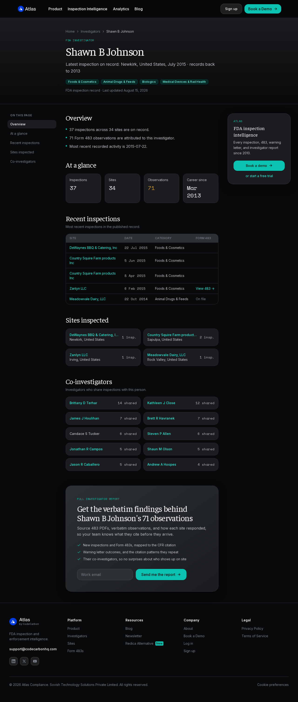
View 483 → (205, 288)
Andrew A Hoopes (161, 464)
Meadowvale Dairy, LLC (88, 299)
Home (70, 31)
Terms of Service (255, 636)
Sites (71, 643)
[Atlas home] (27, 9)
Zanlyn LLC (78, 288)
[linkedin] (13, 661)
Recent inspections (25, 143)
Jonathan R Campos (86, 449)
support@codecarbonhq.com (33, 649)
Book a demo (256, 165)
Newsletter (133, 636)
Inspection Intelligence (87, 9)
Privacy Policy (252, 628)
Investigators (90, 31)
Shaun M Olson (159, 449)
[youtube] (35, 661)
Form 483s (76, 651)
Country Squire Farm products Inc (172, 335)
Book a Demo (260, 9)
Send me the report (158, 574)
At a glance (18, 133)
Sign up (231, 9)
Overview (18, 124)
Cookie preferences (273, 685)
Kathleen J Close (161, 403)
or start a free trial (259, 176)
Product (55, 9)
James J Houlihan (84, 418)
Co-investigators (23, 161)
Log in (188, 643)
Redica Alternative (144, 643)
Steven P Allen (159, 434)
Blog (139, 9)
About (188, 628)
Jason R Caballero (85, 464)
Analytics (121, 9)
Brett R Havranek (161, 418)
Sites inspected (22, 152)
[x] (24, 661)
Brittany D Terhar (83, 403)
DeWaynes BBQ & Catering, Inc (93, 248)
